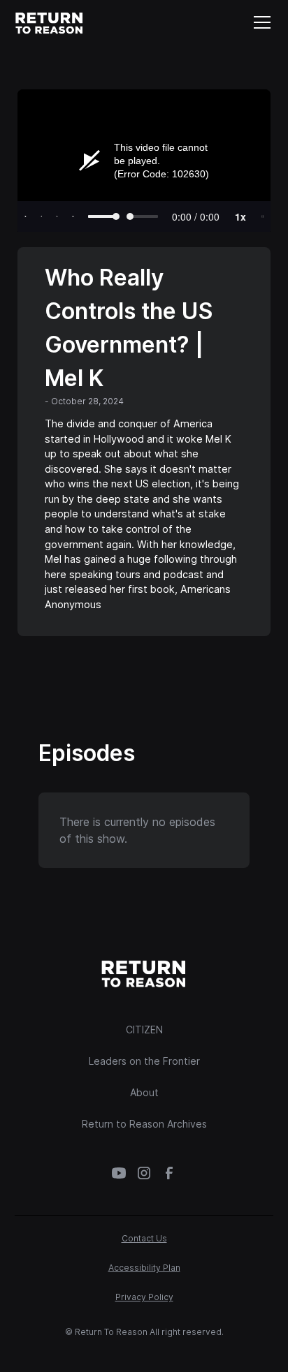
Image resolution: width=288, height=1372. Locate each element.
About (144, 1092)
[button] (259, 22)
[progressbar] (195, 216)
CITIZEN (144, 1029)
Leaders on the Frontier (144, 1061)
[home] (50, 22)
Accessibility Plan (144, 1267)
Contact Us (144, 1238)
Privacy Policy (144, 1297)
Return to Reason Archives (144, 1124)
